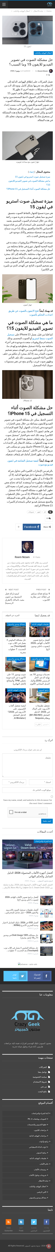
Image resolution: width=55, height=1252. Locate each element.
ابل (45, 512)
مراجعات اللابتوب (40, 1130)
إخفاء (31, 172)
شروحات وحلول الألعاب (37, 1175)
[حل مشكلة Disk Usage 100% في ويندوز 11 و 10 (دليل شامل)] (46, 938)
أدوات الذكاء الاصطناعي (37, 1147)
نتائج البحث (42, 1091)
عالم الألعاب (44, 1164)
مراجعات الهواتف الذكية (37, 1136)
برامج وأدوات (44, 1141)
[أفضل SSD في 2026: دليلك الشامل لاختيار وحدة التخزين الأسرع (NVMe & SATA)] (46, 926)
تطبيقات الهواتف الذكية (40, 624)
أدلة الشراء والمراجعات (43, 841)
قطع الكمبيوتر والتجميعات (36, 1125)
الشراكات (43, 1067)
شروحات (31, 512)
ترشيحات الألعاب (40, 1170)
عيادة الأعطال (43, 1181)
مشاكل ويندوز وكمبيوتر (16, 624)
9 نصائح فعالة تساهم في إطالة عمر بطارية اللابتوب (40, 596)
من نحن (44, 1087)
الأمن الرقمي (41, 1192)
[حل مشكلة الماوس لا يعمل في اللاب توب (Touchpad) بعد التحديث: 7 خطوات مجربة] (15, 630)
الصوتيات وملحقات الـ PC (37, 1119)
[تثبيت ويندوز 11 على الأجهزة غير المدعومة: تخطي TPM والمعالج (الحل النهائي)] (15, 664)
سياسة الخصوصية (40, 1077)
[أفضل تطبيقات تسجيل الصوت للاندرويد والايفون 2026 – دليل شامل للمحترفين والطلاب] (46, 913)
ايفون (38, 512)
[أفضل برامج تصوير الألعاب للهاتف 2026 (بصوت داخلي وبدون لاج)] (39, 630)
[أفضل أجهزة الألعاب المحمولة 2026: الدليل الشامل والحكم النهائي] (27, 854)
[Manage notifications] (48, 1246)
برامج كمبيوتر (44, 690)
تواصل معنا (42, 1072)
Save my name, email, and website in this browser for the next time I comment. (27, 801)
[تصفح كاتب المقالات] (27, 547)
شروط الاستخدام (40, 1082)
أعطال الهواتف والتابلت (43, 53)
